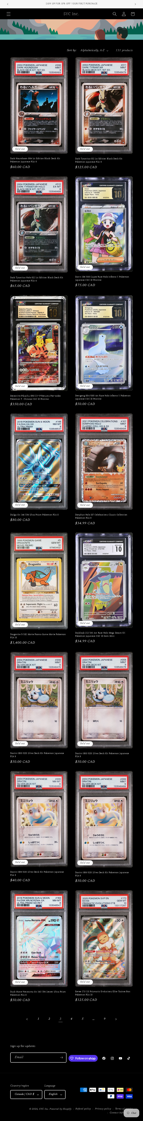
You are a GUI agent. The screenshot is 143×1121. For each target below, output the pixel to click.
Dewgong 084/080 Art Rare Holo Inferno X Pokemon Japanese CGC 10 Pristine (103, 397)
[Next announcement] (135, 4)
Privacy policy (103, 1109)
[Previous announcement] (8, 4)
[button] (8, 14)
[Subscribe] (61, 1058)
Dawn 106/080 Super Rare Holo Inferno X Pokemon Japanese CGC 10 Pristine (102, 278)
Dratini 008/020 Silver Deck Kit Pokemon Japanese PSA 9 (37, 755)
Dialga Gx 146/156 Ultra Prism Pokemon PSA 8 (34, 515)
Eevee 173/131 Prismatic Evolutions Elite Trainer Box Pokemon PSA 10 (102, 993)
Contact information (121, 1113)
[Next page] (115, 1019)
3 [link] (60, 1019)
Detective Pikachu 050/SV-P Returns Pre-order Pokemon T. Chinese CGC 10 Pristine (35, 398)
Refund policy (83, 1109)
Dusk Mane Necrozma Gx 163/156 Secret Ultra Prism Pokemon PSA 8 (38, 993)
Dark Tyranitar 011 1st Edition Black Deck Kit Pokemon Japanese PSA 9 (99, 160)
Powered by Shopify (61, 1109)
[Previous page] (27, 1019)
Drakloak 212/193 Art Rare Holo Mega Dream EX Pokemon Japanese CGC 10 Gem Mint (100, 635)
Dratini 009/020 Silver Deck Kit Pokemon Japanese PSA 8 (37, 874)
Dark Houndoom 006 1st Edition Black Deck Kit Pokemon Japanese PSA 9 (35, 160)
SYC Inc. (44, 1109)
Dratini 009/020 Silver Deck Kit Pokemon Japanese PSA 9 (102, 874)
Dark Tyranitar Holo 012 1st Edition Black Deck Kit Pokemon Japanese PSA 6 (36, 279)
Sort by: (72, 50)
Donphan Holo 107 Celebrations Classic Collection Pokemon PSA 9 (101, 516)
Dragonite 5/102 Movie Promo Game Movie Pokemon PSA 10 (38, 636)
